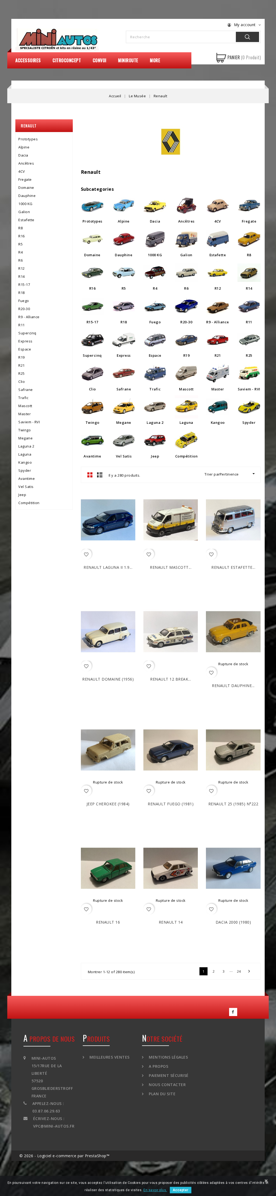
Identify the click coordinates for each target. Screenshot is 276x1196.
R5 (20, 244)
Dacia (23, 155)
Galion (24, 211)
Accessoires (28, 60)
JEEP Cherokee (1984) (108, 803)
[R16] (92, 272)
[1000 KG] (155, 239)
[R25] (249, 339)
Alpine (23, 147)
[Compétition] (186, 440)
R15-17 (24, 284)
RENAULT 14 (171, 922)
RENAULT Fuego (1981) (171, 803)
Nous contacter (167, 1084)
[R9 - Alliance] (217, 306)
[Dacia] (155, 205)
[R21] (217, 339)
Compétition (29, 502)
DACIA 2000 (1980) (233, 922)
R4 (20, 252)
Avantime (26, 478)
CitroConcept (67, 60)
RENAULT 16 (108, 922)
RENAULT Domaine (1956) (108, 679)
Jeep (22, 494)
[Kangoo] (217, 406)
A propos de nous (49, 1039)
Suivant (249, 971)
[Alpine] (123, 205)
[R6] (186, 272)
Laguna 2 (26, 446)
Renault (29, 126)
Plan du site (161, 1093)
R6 (20, 260)
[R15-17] (92, 306)
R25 (21, 373)
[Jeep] (155, 440)
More (155, 60)
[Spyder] (249, 406)
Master (24, 413)
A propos (158, 1066)
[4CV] (217, 205)
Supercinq (27, 333)
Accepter (180, 1190)
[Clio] (92, 373)
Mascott (25, 405)
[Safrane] (123, 373)
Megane (25, 438)
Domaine (26, 187)
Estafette (26, 219)
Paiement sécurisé (168, 1075)
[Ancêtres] (186, 205)
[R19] (186, 339)
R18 (21, 292)
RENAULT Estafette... (233, 567)
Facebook (233, 1012)
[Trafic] (155, 373)
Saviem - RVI (29, 422)
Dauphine (27, 195)
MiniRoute (128, 60)
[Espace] (155, 339)
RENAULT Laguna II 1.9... (108, 567)
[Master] (217, 373)
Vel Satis (26, 486)
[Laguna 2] (155, 406)
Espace (24, 349)
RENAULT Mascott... (170, 567)
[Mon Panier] (221, 57)
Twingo (24, 430)
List (99, 474)
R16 (21, 236)
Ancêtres (26, 163)
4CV (21, 171)
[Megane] (123, 406)
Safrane (25, 389)
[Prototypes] (92, 205)
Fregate (25, 179)
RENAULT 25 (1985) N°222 (233, 803)
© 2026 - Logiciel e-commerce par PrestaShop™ (64, 1155)
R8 (20, 228)
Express (25, 341)
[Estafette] (217, 239)
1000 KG (25, 203)
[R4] (155, 272)
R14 (21, 276)
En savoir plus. (155, 1190)
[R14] (249, 272)
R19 (21, 357)
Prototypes (28, 139)
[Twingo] (92, 406)
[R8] (249, 239)
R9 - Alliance (29, 316)
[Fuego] (155, 306)
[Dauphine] (123, 239)
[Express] (123, 339)
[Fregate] (249, 205)
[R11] (249, 306)
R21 (21, 365)
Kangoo (25, 462)
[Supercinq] (92, 339)
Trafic (23, 397)
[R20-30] (186, 306)
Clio (21, 381)
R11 (21, 325)
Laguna (24, 454)
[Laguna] (186, 406)
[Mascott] (186, 373)
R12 (21, 268)
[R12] (217, 272)
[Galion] (186, 239)
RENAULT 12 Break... (170, 679)
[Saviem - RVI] (249, 373)
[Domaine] (92, 239)
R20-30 (24, 308)
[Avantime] (92, 440)
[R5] (123, 272)
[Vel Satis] (123, 440)
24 (239, 971)
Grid (90, 474)
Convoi (99, 60)
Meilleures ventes (109, 1057)
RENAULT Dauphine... (233, 685)
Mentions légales (168, 1057)
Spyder (24, 470)
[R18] (123, 306)
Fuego (23, 300)
